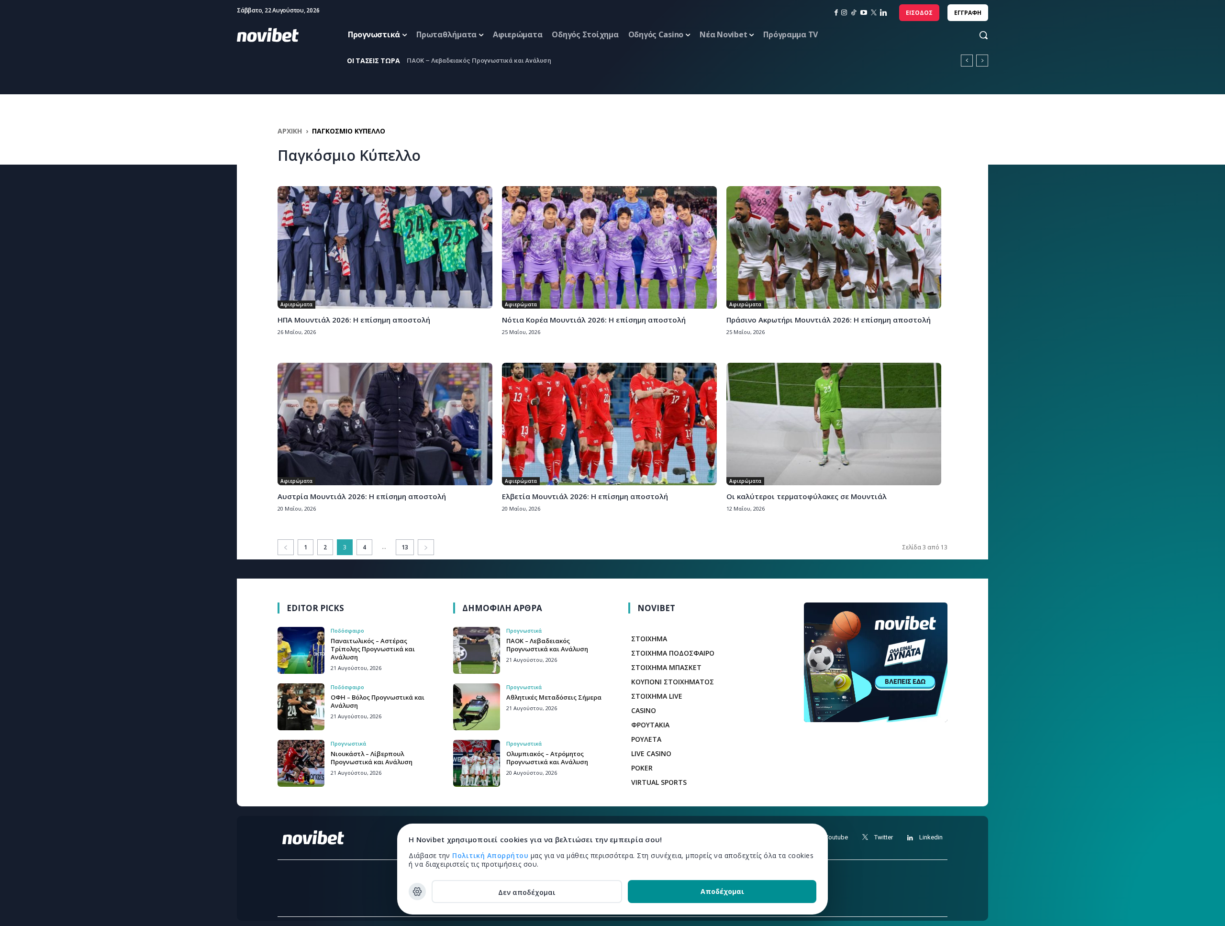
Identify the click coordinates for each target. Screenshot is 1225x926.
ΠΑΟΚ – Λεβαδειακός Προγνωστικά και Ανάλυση (547, 644)
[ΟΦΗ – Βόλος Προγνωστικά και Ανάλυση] (301, 706)
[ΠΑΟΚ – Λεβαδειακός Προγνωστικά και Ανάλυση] (476, 650)
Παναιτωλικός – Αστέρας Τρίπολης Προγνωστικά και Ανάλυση (373, 648)
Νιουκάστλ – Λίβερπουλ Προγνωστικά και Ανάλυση (371, 757)
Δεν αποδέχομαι (527, 892)
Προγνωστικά (348, 743)
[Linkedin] (883, 12)
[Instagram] (844, 12)
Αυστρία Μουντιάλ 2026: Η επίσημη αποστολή (362, 496)
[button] (974, 35)
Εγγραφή (967, 13)
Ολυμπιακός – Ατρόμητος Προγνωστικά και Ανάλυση (547, 757)
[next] (982, 61)
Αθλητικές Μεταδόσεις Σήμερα (453, 60)
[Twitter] (865, 837)
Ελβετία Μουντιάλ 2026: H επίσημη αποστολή (585, 496)
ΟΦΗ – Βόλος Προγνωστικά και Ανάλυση (377, 701)
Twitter (883, 837)
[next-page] (426, 547)
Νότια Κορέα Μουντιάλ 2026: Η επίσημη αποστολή (594, 319)
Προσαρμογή (417, 891)
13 (404, 547)
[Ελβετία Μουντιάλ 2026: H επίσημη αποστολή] (609, 424)
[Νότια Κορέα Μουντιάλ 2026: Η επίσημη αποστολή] (609, 247)
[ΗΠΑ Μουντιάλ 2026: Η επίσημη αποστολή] (385, 247)
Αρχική (290, 130)
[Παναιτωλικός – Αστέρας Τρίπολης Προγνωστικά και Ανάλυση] (301, 650)
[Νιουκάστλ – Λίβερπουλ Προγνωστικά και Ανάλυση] (301, 763)
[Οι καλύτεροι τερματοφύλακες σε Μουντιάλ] (833, 424)
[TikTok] (853, 12)
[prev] (967, 61)
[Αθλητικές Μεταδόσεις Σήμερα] (476, 706)
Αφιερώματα (296, 304)
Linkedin (931, 837)
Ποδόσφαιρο (347, 630)
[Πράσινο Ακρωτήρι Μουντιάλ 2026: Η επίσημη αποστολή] (833, 247)
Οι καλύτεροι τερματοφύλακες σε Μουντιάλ (806, 496)
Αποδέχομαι (722, 891)
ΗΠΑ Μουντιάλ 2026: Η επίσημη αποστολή (354, 319)
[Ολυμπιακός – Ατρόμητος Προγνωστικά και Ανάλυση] (476, 763)
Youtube (836, 837)
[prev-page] (286, 547)
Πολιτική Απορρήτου (491, 855)
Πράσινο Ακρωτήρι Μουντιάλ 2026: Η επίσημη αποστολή (828, 319)
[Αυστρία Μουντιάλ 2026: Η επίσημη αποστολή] (385, 424)
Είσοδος (919, 13)
